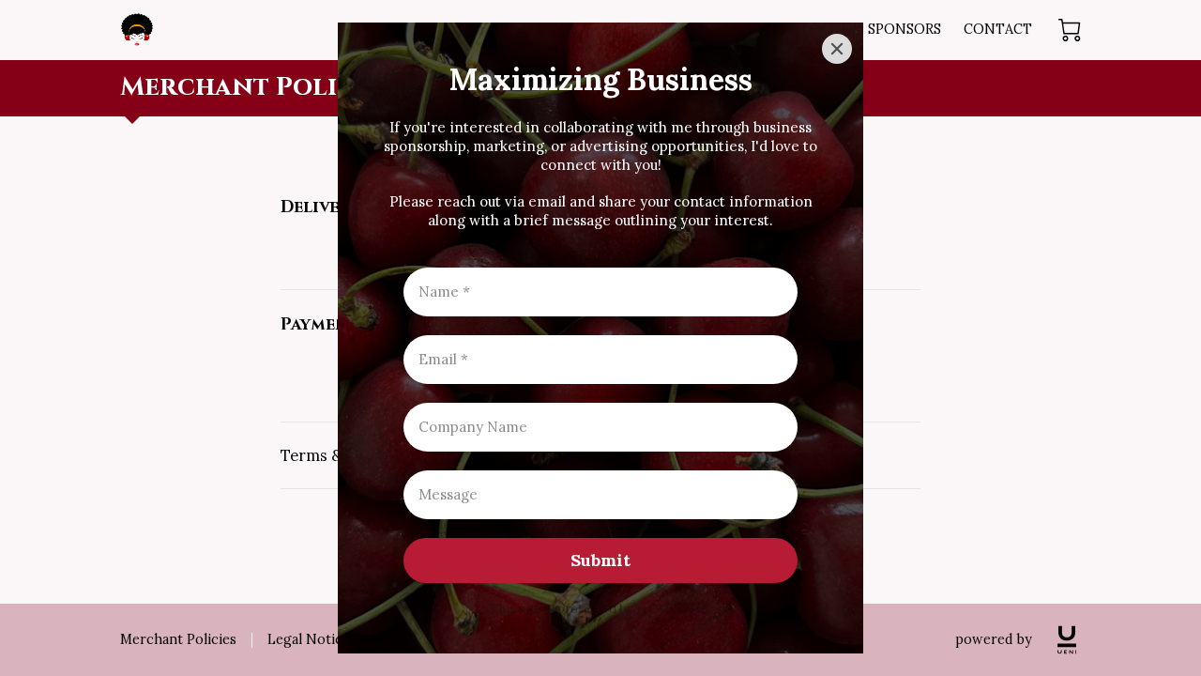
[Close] (837, 49)
